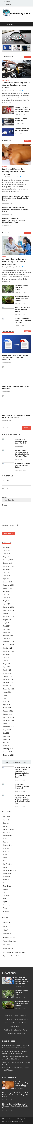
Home (5, 926)
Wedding (6, 911)
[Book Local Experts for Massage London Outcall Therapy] (16, 155)
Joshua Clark (18, 90)
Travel (5, 908)
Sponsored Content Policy (11, 956)
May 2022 (6, 664)
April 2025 (6, 579)
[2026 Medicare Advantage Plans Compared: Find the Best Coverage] (16, 237)
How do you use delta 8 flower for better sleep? (22, 309)
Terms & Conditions (9, 941)
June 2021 (6, 698)
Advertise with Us (9, 937)
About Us (6, 930)
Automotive (5, 80)
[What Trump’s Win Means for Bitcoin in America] (16, 375)
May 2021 (6, 701)
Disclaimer (6, 945)
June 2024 (6, 597)
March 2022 (7, 670)
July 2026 (6, 550)
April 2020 (6, 742)
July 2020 (6, 733)
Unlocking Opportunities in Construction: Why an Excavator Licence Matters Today (13, 220)
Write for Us (7, 934)
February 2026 (8, 560)
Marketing (6, 876)
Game (5, 858)
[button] (28, 37)
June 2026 (6, 553)
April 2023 (6, 629)
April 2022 (6, 667)
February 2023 (8, 635)
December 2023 (8, 607)
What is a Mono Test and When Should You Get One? (23, 320)
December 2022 (8, 642)
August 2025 (7, 569)
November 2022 (8, 645)
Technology (7, 905)
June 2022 (6, 660)
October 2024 (7, 588)
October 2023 (7, 613)
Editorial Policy (8, 948)
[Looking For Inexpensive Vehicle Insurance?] (8, 784)
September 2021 (8, 689)
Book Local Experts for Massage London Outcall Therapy (13, 171)
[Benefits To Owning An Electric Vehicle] (8, 129)
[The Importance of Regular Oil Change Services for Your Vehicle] (16, 70)
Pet (4, 883)
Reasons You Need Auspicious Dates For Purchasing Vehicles (22, 109)
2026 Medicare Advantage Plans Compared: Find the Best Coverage (14, 261)
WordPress (13, 1121)
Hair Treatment (8, 864)
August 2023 (7, 620)
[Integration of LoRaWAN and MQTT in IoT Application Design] (16, 404)
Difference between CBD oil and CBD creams (22, 287)
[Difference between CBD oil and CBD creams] (8, 285)
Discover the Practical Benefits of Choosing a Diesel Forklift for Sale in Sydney (15, 209)
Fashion (6, 842)
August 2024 (7, 591)
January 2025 (7, 582)
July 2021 (6, 695)
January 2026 (7, 563)
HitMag (21, 1121)
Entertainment (7, 835)
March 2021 (7, 708)
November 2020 (8, 720)
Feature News (7, 845)
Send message (8, 534)
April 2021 (6, 704)
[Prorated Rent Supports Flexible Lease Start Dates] (8, 439)
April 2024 (6, 604)
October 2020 (7, 723)
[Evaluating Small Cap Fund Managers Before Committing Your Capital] (16, 37)
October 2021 (7, 686)
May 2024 (6, 601)
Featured (6, 848)
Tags (24, 762)
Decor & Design (8, 829)
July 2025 (6, 572)
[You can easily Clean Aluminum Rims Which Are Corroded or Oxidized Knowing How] (8, 795)
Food (5, 854)
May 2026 (6, 557)
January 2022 (7, 676)
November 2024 (8, 585)
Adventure (6, 817)
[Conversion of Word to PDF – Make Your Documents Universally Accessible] (16, 344)
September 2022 (8, 651)
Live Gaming (7, 873)
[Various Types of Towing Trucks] (8, 118)
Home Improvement (9, 870)
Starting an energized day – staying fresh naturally (22, 298)
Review (5, 889)
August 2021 (7, 692)
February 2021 (8, 711)
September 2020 (8, 727)
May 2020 (6, 739)
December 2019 (8, 755)
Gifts (4, 861)
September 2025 (8, 566)
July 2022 (6, 657)
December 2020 (8, 717)
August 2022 (7, 654)
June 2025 (6, 575)
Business (4, 166)
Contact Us (6, 922)
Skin (4, 898)
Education (6, 832)
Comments (16, 762)
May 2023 (6, 626)
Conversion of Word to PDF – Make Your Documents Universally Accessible (15, 357)
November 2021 (8, 682)
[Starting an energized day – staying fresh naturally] (8, 297)
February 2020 (8, 749)
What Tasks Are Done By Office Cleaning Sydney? (22, 465)
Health (4, 256)
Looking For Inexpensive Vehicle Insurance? (22, 786)
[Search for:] (16, 428)
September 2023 (8, 616)
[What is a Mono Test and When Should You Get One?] (8, 319)
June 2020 (6, 736)
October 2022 (7, 648)
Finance (6, 851)
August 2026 (7, 547)
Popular (7, 762)
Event (5, 839)
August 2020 (7, 730)
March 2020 (7, 745)
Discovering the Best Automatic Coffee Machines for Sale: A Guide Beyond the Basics (15, 198)
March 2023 (7, 632)
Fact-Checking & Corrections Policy (14, 952)
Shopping (6, 895)
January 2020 (7, 752)
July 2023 (6, 623)
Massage (6, 880)
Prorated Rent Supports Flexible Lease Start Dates (21, 441)
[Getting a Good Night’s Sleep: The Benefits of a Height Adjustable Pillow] (8, 450)
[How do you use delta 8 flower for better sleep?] (8, 308)
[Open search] (28, 24)
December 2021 (8, 679)
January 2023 (7, 638)
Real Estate (7, 886)
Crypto (5, 826)
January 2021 (7, 714)
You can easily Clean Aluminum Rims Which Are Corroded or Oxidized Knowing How (22, 799)
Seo (4, 892)
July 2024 (6, 594)
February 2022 (8, 673)
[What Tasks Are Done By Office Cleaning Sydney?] (8, 463)
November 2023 (8, 610)
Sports (5, 902)
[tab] (6, 762)
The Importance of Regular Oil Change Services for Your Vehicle (16, 85)
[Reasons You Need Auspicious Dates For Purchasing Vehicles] (8, 107)
